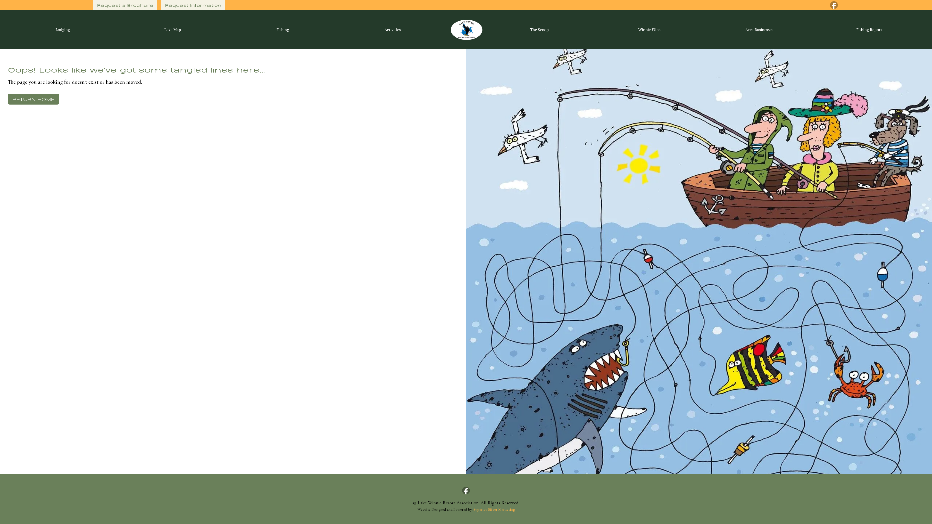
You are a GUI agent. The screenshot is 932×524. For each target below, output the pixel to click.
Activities (392, 29)
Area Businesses (759, 29)
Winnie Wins (649, 29)
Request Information (193, 5)
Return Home (33, 99)
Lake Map (172, 29)
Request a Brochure (125, 5)
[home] (466, 29)
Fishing (282, 29)
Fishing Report (869, 29)
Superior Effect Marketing (494, 509)
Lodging (63, 29)
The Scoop (539, 29)
